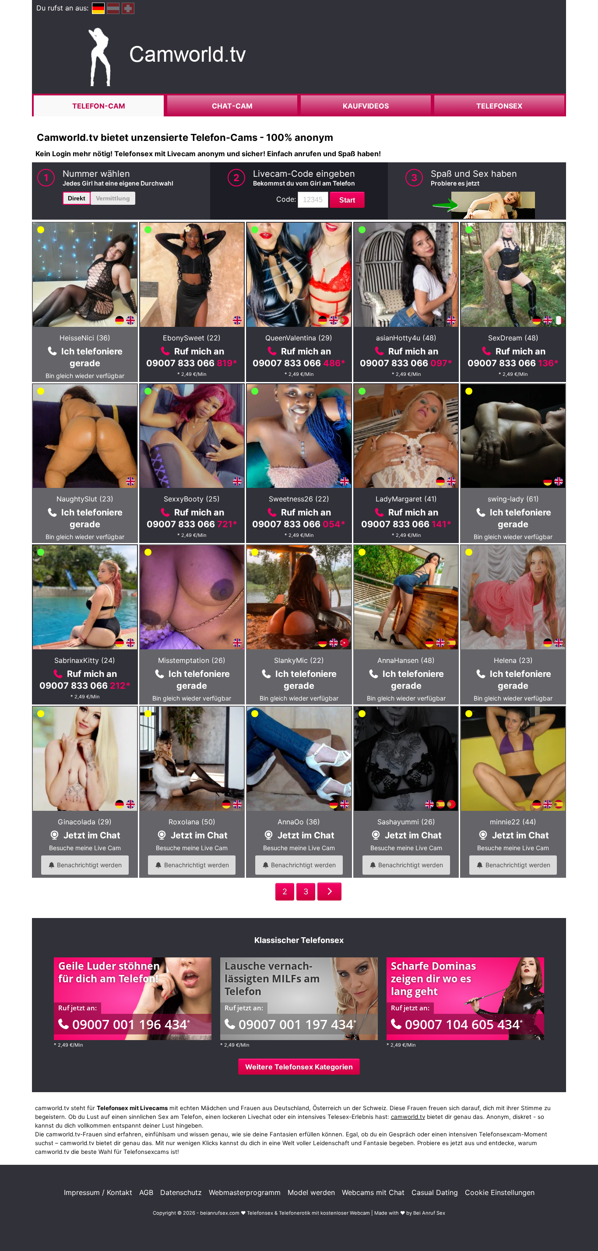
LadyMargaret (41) (406, 498)
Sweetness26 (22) (299, 498)
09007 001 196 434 (131, 1024)
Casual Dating (435, 1192)
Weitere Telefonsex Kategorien (299, 1066)
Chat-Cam (232, 106)
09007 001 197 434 (297, 1024)
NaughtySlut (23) (84, 498)
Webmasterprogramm (245, 1192)
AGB (146, 1192)
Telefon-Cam (98, 106)
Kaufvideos (366, 106)
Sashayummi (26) (406, 821)
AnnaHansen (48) (406, 660)
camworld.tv (408, 1116)
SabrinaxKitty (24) (84, 660)
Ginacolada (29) (85, 821)
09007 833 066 (191, 363)
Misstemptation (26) (191, 660)
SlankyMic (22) (299, 660)
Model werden (311, 1192)
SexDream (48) (513, 337)
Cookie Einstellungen (500, 1192)
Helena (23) (513, 660)
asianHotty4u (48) (406, 337)
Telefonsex (499, 106)
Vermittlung (113, 198)
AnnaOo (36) (299, 821)
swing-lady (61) (513, 498)
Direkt (76, 198)
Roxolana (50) (192, 821)
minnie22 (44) (513, 821)
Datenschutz (181, 1192)
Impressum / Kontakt (98, 1192)
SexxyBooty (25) (192, 498)
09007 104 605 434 (464, 1024)
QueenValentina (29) (298, 337)
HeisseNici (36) (85, 337)
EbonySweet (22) (192, 337)
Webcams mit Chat (373, 1192)
